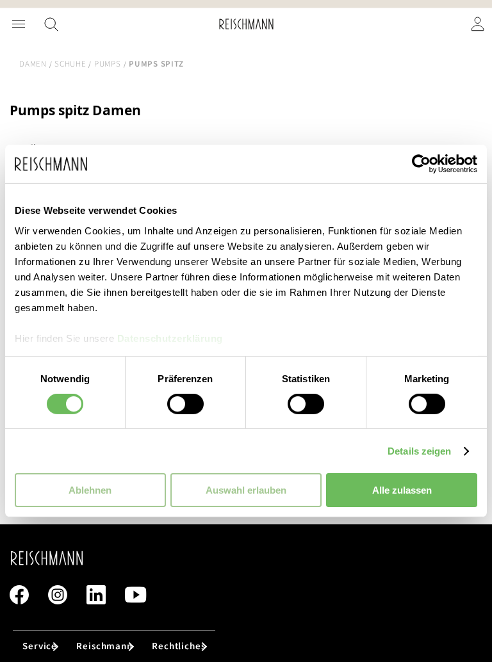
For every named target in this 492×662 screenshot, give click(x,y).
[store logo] (246, 24)
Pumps (107, 64)
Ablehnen (90, 490)
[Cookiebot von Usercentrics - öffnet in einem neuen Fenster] (421, 164)
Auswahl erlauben (246, 490)
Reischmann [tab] (104, 646)
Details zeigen (419, 451)
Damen (33, 64)
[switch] (185, 405)
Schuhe (70, 64)
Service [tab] (39, 646)
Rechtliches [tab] (179, 646)
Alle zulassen (402, 490)
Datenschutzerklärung (170, 337)
